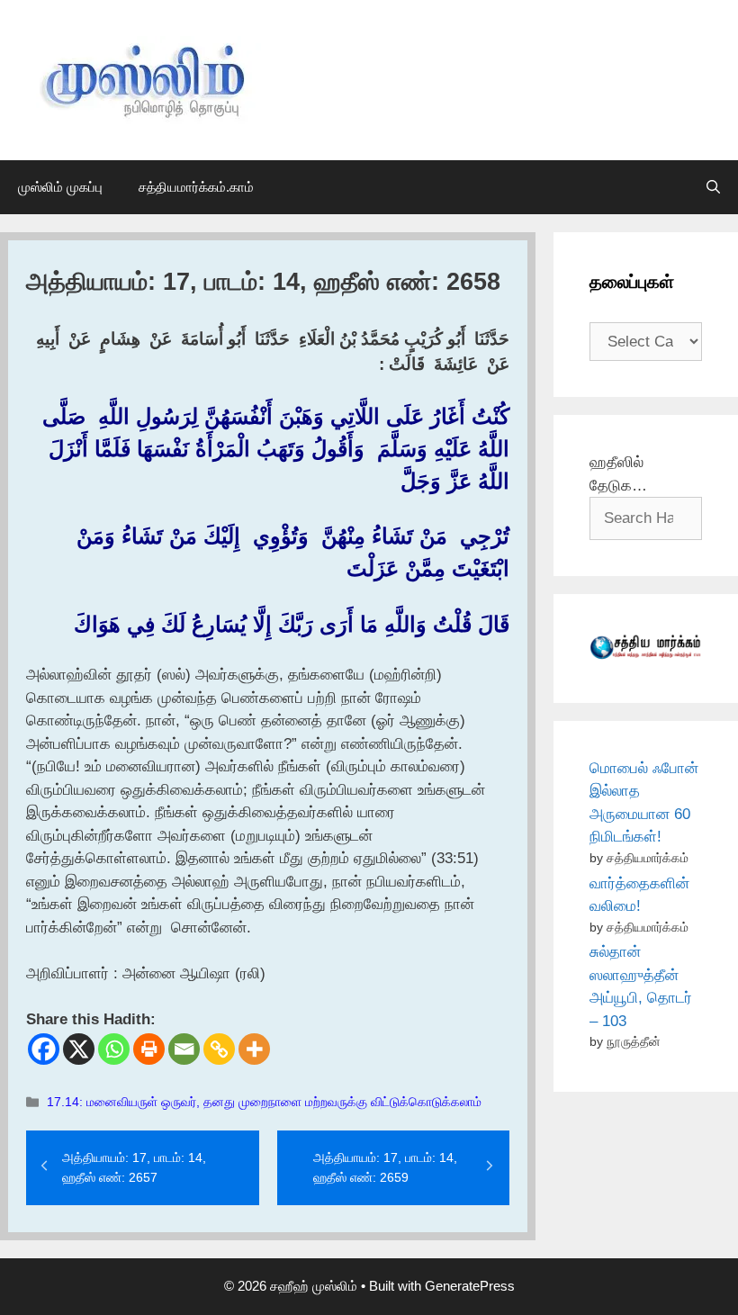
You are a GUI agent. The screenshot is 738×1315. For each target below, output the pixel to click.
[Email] (184, 1049)
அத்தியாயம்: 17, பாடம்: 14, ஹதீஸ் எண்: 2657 (134, 1167)
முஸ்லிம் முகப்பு (60, 186)
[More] (254, 1049)
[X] (78, 1049)
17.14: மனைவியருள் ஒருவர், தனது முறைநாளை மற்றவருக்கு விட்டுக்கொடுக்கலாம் (264, 1101)
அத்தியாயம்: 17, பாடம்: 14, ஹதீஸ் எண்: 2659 (385, 1167)
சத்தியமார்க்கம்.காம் (196, 186)
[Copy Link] (219, 1049)
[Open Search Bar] (713, 187)
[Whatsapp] (114, 1049)
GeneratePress (470, 1285)
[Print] (149, 1049)
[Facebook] (43, 1049)
